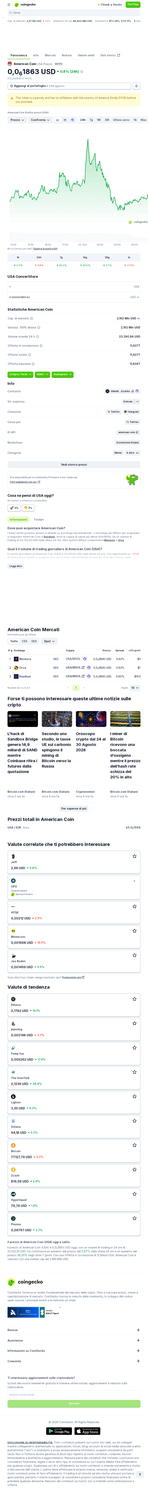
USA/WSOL (73, 667)
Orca (121, 540)
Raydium (49, 536)
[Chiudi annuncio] (134, 881)
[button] (128, 401)
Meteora (109, 540)
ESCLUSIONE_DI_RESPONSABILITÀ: (30, 1442)
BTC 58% (114, 21)
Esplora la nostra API (45, 248)
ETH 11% (126, 21)
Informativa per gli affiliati (22, 634)
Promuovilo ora (71, 977)
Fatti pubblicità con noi (23, 482)
